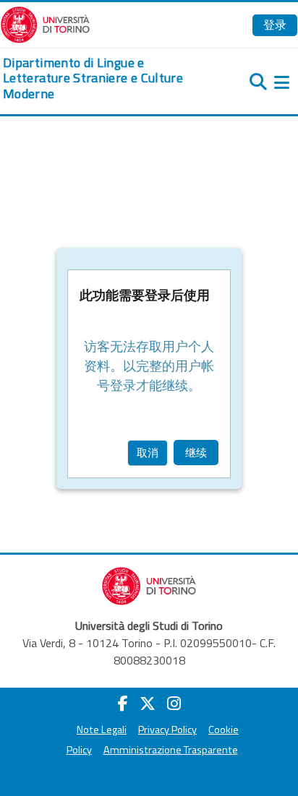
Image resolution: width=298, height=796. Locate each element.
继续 (196, 452)
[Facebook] (123, 703)
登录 (274, 24)
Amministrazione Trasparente (170, 750)
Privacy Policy (167, 729)
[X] (147, 703)
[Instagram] (174, 703)
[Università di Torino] (45, 23)
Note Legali (102, 729)
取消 (147, 452)
